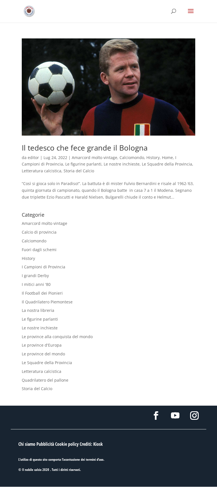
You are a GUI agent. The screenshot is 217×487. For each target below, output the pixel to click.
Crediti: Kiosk (91, 444)
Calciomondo (132, 157)
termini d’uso (94, 459)
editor (33, 157)
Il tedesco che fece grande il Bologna (84, 148)
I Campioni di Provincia (43, 266)
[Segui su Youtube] (175, 415)
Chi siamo (26, 444)
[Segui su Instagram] (194, 415)
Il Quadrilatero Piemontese (47, 302)
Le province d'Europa (42, 345)
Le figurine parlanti (83, 164)
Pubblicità (45, 444)
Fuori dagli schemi (39, 249)
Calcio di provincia (39, 232)
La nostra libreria (38, 310)
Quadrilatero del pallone (45, 380)
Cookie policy (67, 444)
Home (167, 157)
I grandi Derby (35, 275)
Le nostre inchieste (122, 164)
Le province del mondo (43, 353)
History (153, 157)
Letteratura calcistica (41, 170)
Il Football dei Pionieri (42, 293)
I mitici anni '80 (36, 284)
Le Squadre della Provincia (167, 164)
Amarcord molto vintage (94, 157)
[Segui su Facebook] (155, 415)
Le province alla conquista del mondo (57, 336)
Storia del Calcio (79, 170)
